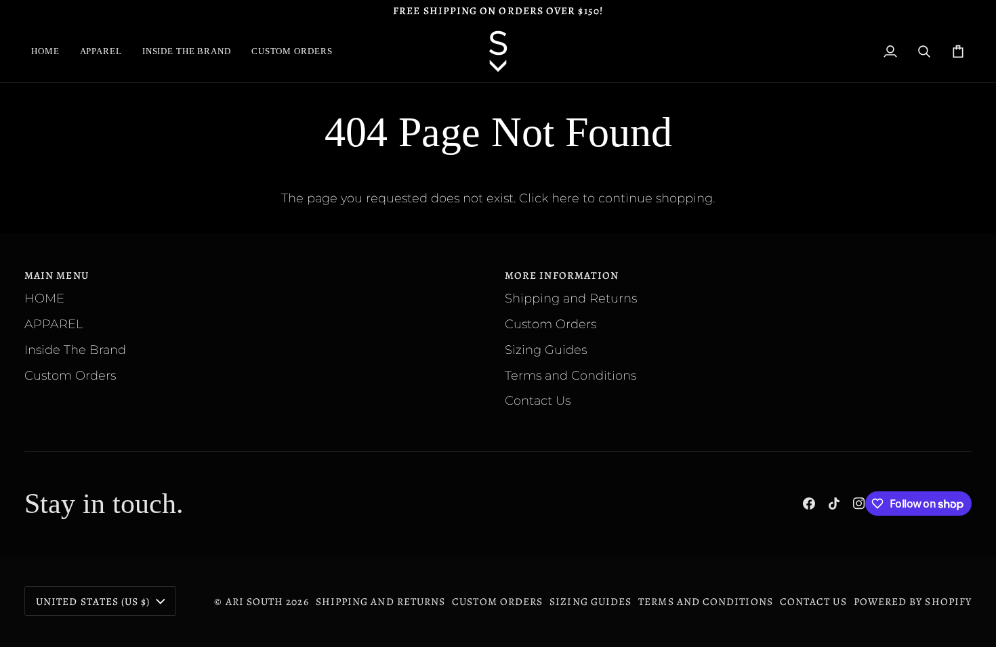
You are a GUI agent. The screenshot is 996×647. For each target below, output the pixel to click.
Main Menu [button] (56, 275)
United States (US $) (93, 601)
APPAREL (53, 324)
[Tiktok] (834, 503)
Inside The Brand (75, 349)
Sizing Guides (546, 349)
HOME (44, 298)
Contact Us (537, 400)
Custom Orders (70, 375)
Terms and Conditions (570, 375)
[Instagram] (859, 503)
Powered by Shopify (913, 601)
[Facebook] (809, 503)
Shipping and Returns (571, 298)
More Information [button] (562, 275)
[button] (101, 51)
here (565, 198)
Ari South (255, 601)
